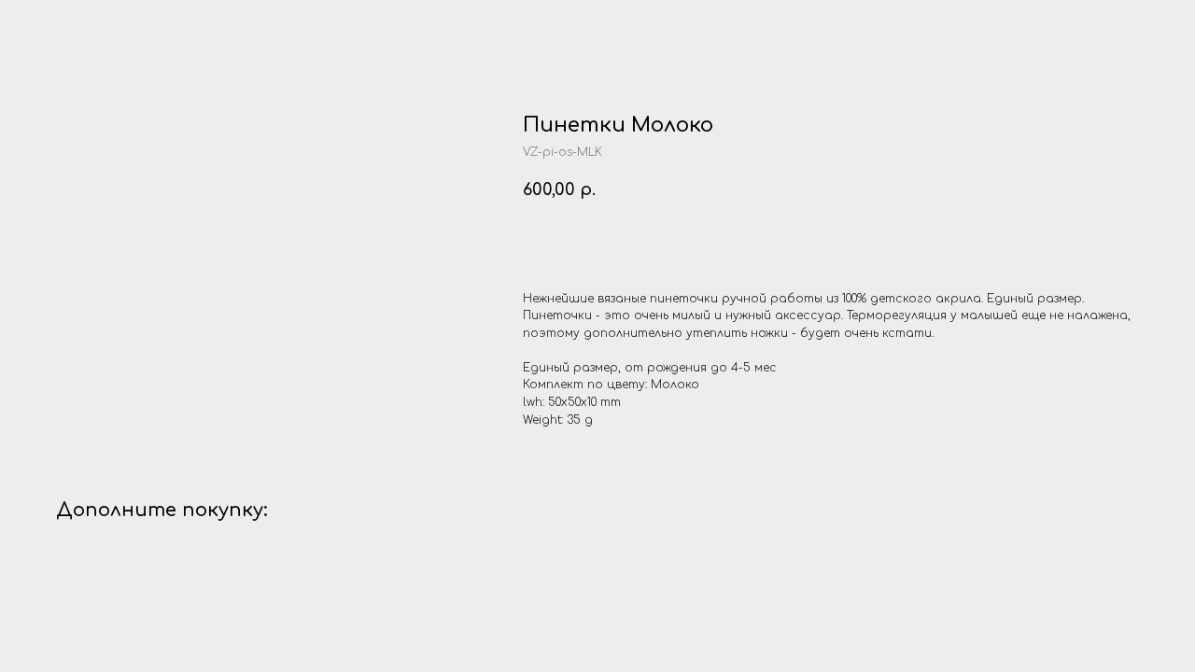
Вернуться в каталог (100, 27)
